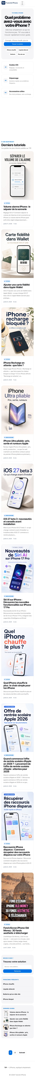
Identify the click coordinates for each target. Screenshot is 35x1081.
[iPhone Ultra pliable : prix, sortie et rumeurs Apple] (17, 410)
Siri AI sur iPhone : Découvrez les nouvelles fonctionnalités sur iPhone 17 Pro (17, 603)
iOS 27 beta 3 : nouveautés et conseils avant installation (17, 521)
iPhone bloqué (8, 999)
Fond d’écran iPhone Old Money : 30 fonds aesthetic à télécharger (16, 930)
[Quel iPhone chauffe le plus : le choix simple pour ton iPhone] (17, 652)
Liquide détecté (23, 50)
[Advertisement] (17, 119)
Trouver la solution (17, 44)
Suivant (22, 1053)
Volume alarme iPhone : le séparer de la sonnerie (16, 208)
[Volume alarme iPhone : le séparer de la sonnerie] (17, 175)
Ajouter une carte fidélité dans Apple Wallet (16, 286)
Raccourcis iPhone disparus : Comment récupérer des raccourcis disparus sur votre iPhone (16, 851)
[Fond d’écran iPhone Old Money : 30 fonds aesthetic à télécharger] (17, 897)
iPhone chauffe (11, 50)
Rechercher (17, 971)
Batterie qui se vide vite (11, 994)
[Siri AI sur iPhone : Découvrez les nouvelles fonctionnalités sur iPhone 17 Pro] (17, 568)
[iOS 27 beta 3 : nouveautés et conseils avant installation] (17, 488)
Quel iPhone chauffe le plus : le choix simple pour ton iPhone (16, 685)
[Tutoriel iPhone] (9, 3)
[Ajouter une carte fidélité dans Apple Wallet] (17, 253)
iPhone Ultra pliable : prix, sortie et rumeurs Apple (16, 442)
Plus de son (21, 54)
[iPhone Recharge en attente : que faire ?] (17, 332)
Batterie (12, 54)
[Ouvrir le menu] (22, 3)
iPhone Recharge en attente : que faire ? (13, 364)
